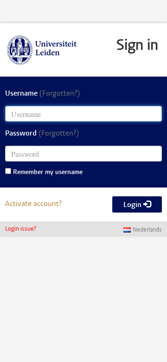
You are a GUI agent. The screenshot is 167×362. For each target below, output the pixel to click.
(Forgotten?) (59, 93)
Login (133, 205)
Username (42, 93)
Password (42, 133)
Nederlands (147, 230)
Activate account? (33, 204)
